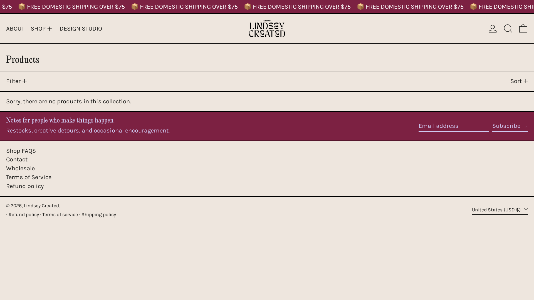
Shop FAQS (21, 150)
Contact (17, 159)
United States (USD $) (497, 209)
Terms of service (60, 214)
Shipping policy (98, 214)
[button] (508, 28)
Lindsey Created (41, 205)
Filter (13, 81)
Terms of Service (28, 177)
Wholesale (20, 168)
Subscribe (506, 125)
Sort (516, 81)
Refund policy (25, 186)
